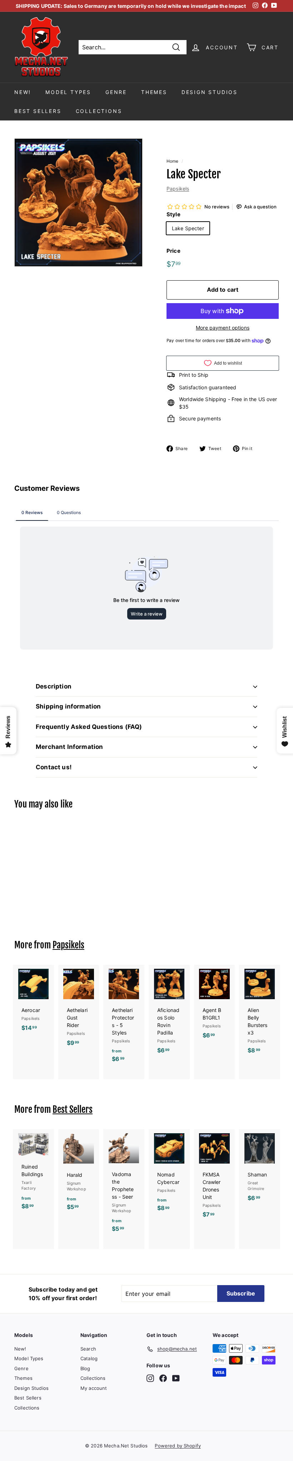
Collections (99, 111)
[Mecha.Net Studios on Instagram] (150, 1378)
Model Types (68, 92)
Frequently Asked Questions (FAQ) (89, 726)
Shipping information (68, 706)
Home (173, 161)
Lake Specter (188, 228)
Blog (85, 1368)
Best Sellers (37, 111)
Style (173, 214)
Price (173, 250)
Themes (154, 92)
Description (53, 686)
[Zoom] (78, 202)
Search (88, 1349)
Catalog (89, 1358)
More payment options (222, 328)
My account (93, 1388)
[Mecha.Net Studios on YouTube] (176, 1378)
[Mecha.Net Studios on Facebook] (163, 1378)
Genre (116, 92)
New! (22, 92)
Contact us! (54, 767)
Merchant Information (69, 746)
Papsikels (178, 189)
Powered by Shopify (178, 1445)
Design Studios (210, 92)
